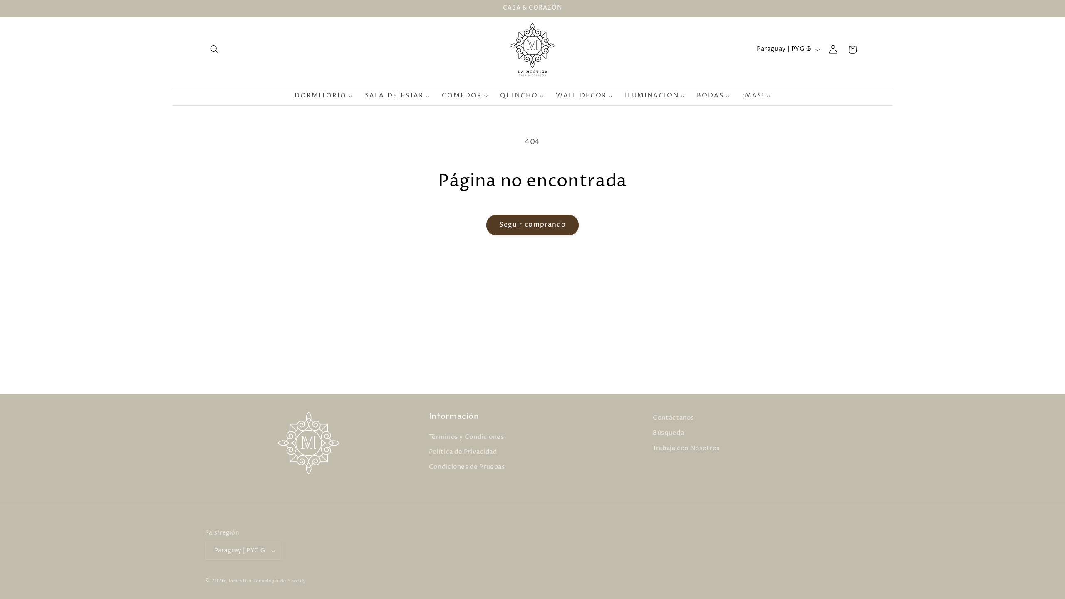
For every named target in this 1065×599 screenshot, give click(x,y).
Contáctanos (673, 418)
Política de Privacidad (463, 452)
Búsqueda (668, 433)
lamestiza (240, 581)
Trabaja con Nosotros (686, 448)
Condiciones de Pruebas (467, 467)
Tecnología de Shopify (279, 581)
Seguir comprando (532, 224)
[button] (214, 49)
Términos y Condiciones (466, 437)
